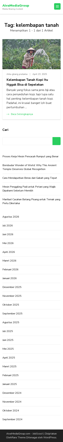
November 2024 (11, 402)
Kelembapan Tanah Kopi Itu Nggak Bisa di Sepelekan (27, 82)
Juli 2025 (7, 331)
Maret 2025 (9, 366)
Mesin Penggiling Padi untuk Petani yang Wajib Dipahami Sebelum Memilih (29, 188)
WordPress (49, 437)
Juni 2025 (7, 340)
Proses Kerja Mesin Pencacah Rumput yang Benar (30, 156)
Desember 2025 (11, 287)
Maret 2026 (9, 260)
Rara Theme (19, 437)
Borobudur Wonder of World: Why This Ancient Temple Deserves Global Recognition (29, 167)
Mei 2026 (8, 243)
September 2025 (12, 313)
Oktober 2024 (10, 410)
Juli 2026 (7, 225)
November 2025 (11, 296)
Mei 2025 (8, 349)
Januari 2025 (9, 384)
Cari (5, 130)
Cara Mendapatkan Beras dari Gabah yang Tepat (29, 178)
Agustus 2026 (10, 217)
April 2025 (8, 357)
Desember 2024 (11, 393)
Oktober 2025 (10, 305)
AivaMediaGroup (15, 5)
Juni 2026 (7, 234)
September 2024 (12, 419)
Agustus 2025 (10, 322)
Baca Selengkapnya (22, 114)
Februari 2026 (10, 269)
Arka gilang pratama (16, 74)
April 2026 (8, 252)
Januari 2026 (9, 278)
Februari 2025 (10, 375)
